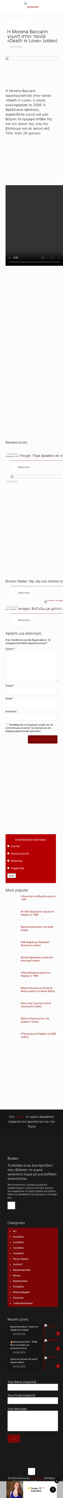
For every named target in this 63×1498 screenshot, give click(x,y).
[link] (31, 158)
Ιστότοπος (11, 711)
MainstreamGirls (22, 1270)
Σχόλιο (10, 649)
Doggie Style (17, 868)
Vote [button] (11, 875)
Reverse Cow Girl (20, 853)
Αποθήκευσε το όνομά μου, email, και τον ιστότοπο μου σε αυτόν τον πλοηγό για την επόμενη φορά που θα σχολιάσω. (29, 727)
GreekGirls (18, 1253)
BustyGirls (18, 1236)
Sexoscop (18, 1297)
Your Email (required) (21, 1395)
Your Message (17, 1409)
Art (14, 1231)
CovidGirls (18, 1242)
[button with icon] (11, 1205)
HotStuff (18, 1264)
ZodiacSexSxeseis (23, 1303)
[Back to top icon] (31, 1471)
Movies (17, 1275)
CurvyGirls (18, 1248)
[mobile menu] (58, 7)
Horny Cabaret (20, 1259)
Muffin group (37, 1478)
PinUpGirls (18, 1286)
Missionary (17, 861)
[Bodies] (31, 7)
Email (9, 698)
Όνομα (10, 685)
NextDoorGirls (20, 1281)
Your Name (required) (22, 1382)
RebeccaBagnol (21, 1292)
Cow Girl (15, 846)
